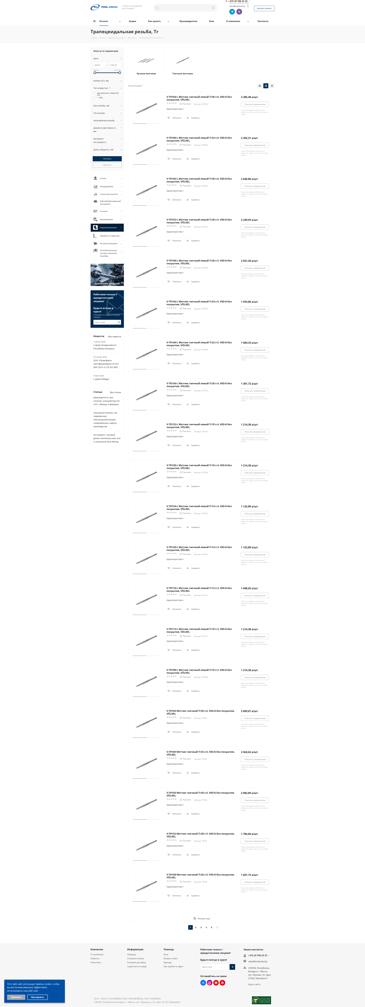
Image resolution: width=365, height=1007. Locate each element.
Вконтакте (203, 983)
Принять (16, 997)
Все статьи (115, 392)
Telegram (232, 12)
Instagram (209, 983)
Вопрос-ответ (171, 958)
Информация (135, 949)
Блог (166, 954)
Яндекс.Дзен (222, 983)
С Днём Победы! (101, 379)
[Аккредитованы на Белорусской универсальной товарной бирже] (261, 1000)
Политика (96, 962)
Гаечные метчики (183, 73)
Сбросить (107, 165)
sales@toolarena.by (237, 6)
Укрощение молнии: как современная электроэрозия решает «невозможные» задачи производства (105, 419)
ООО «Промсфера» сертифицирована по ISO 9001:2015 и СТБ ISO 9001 (105, 364)
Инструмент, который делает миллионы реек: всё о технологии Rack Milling (106, 438)
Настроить (37, 997)
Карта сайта (254, 984)
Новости (95, 958)
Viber (239, 12)
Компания (97, 949)
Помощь (131, 954)
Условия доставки (136, 962)
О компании (97, 954)
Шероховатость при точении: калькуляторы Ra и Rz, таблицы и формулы (106, 401)
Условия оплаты (135, 958)
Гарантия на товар (137, 966)
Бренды (168, 962)
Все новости (114, 336)
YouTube (216, 983)
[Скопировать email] (248, 6)
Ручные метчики (146, 73)
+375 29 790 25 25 (257, 955)
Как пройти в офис (173, 966)
